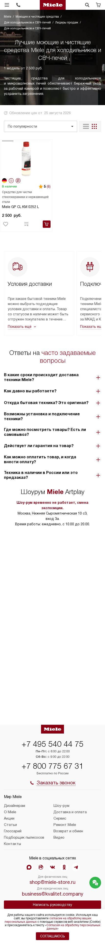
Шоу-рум (61, 806)
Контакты (12, 844)
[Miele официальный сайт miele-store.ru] (52, 5)
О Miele (10, 812)
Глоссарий (12, 831)
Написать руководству (52, 905)
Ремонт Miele (64, 825)
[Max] (29, 867)
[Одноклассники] (64, 867)
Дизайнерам (14, 806)
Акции (9, 818)
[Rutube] (41, 867)
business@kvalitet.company (52, 894)
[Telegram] (76, 867)
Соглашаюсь (52, 936)
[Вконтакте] (52, 867)
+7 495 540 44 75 (52, 744)
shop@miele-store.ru (52, 882)
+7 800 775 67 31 (52, 766)
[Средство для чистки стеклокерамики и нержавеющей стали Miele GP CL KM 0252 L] (26, 158)
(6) (49, 186)
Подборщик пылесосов (24, 837)
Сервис (59, 818)
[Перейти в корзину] (98, 5)
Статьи (10, 825)
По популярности (22, 126)
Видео (58, 837)
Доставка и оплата (70, 812)
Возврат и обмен (68, 831)
